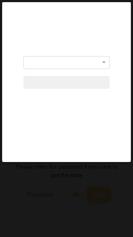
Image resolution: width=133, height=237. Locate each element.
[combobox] (66, 62)
